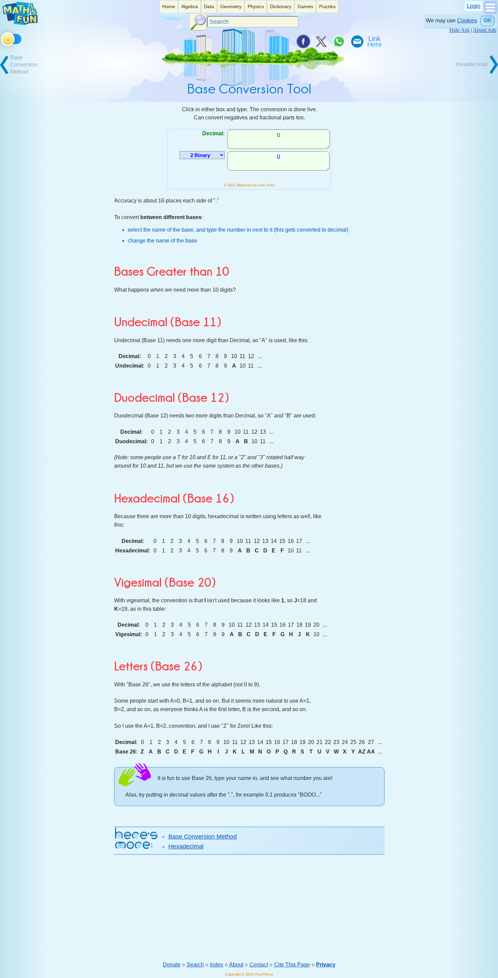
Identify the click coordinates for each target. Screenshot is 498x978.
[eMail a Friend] (357, 41)
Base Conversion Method (202, 836)
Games (305, 6)
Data (209, 6)
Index (216, 964)
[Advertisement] (249, 907)
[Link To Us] (375, 41)
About (236, 964)
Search (195, 964)
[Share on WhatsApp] (339, 41)
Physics (256, 6)
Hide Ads (459, 30)
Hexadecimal (186, 846)
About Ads (484, 30)
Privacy (325, 964)
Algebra (189, 6)
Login (473, 6)
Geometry (231, 6)
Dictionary (280, 6)
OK (487, 20)
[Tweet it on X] (321, 41)
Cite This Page (292, 964)
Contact (258, 964)
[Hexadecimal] (474, 73)
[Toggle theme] (2, 38)
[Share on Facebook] (303, 41)
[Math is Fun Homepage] (20, 23)
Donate (172, 964)
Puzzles (327, 6)
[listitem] (168, 6)
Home (168, 6)
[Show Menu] (490, 12)
